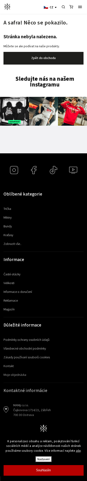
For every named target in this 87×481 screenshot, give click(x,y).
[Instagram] (14, 170)
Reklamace (10, 300)
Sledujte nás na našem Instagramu (44, 82)
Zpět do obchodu (43, 58)
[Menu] (80, 7)
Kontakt (8, 366)
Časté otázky (11, 274)
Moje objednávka (14, 375)
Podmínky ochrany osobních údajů (26, 340)
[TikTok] (53, 170)
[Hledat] (63, 6)
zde (78, 451)
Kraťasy (8, 235)
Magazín (9, 309)
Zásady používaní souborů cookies (26, 357)
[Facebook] (34, 170)
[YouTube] (73, 170)
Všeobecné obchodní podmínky (24, 348)
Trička (7, 209)
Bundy (7, 226)
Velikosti (8, 283)
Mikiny (7, 217)
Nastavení (43, 459)
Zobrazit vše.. (12, 244)
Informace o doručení (17, 292)
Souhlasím (43, 470)
